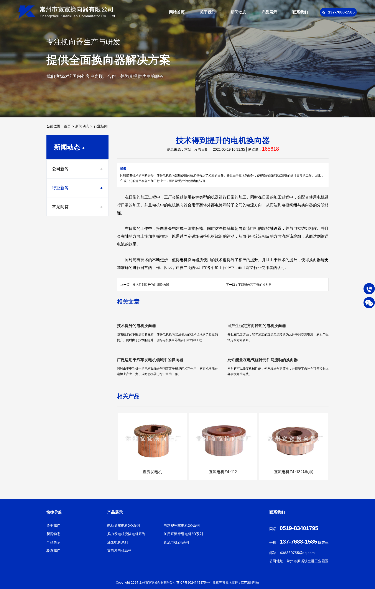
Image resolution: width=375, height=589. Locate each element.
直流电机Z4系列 (176, 542)
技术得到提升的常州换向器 (151, 284)
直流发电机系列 (119, 550)
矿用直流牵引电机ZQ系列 (183, 534)
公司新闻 (60, 168)
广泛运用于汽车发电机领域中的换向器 (150, 359)
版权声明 (219, 582)
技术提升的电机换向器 (136, 325)
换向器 (307, 205)
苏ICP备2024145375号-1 (194, 582)
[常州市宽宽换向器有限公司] (66, 12)
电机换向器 (178, 205)
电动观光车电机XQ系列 (182, 525)
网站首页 (177, 12)
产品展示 (269, 12)
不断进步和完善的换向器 (254, 284)
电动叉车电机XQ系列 (123, 525)
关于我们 (207, 12)
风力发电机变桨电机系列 (126, 534)
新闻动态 (238, 12)
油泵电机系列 (117, 542)
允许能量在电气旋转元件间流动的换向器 (262, 359)
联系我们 (300, 12)
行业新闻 (101, 126)
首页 (67, 126)
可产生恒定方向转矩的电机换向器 (256, 325)
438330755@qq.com (297, 553)
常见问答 (60, 206)
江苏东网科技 (250, 582)
